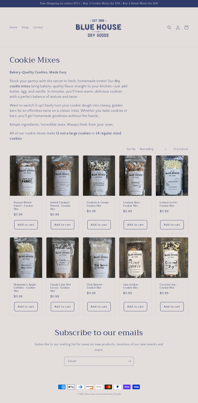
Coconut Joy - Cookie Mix (169, 286)
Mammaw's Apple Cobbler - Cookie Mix (25, 288)
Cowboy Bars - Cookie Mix (132, 204)
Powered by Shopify (111, 394)
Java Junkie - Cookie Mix (131, 286)
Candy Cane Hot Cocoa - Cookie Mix (60, 288)
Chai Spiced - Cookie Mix (95, 286)
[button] (169, 27)
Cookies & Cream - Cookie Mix (98, 204)
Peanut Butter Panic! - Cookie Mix (23, 206)
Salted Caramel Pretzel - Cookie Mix (60, 206)
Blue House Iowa (93, 394)
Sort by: (131, 149)
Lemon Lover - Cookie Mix (169, 204)
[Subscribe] (129, 361)
